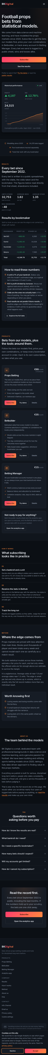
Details (34, 403)
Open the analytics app (15, 528)
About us (5, 993)
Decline (13, 1051)
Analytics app (7, 973)
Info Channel (6, 1005)
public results (7, 75)
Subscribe (24, 59)
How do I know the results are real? (19, 830)
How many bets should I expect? (17, 853)
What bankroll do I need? (14, 838)
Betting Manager (8, 969)
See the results (24, 66)
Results (4, 982)
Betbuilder (5, 966)
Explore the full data (17, 316)
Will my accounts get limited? (16, 861)
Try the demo (22, 73)
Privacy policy (7, 1013)
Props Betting (7, 962)
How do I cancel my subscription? (18, 869)
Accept (35, 1051)
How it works (6, 985)
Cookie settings (7, 1017)
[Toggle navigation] (44, 4)
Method (4, 989)
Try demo (23, 403)
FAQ (3, 997)
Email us (5, 1009)
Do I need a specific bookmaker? (17, 846)
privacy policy (7, 1046)
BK (7, 4)
